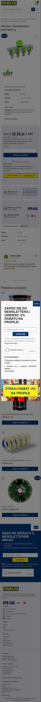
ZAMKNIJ (36, 304)
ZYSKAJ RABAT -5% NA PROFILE (20, 390)
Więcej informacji (10, 343)
